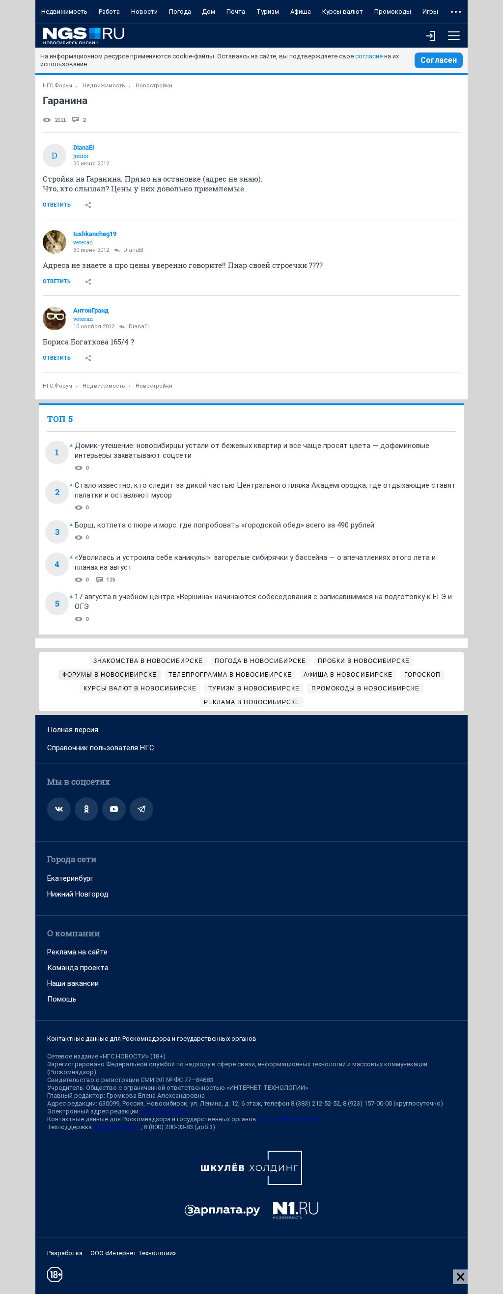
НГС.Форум (57, 85)
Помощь (62, 999)
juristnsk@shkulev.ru (288, 1119)
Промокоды (392, 11)
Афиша (300, 11)
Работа (109, 11)
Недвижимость (64, 11)
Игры (430, 11)
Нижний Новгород (78, 894)
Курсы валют (342, 11)
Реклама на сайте (77, 952)
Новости (144, 11)
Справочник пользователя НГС (100, 747)
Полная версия (72, 729)
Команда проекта (78, 967)
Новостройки (154, 85)
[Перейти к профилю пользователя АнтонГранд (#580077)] (54, 318)
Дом (208, 11)
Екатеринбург (70, 878)
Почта (235, 11)
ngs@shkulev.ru (163, 1111)
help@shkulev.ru (118, 1127)
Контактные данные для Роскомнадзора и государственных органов (151, 1038)
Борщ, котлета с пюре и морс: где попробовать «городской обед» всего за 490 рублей (224, 525)
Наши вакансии (73, 983)
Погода (180, 11)
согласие (369, 56)
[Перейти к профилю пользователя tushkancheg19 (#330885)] (54, 242)
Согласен (438, 60)
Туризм (267, 11)
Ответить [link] (57, 205)
